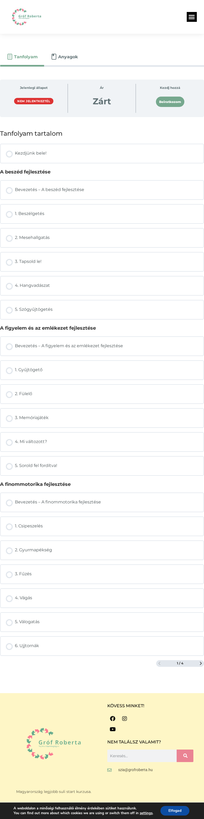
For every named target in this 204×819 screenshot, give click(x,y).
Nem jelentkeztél (33, 101)
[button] (192, 17)
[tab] (22, 57)
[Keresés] (185, 756)
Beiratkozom (170, 102)
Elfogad (174, 810)
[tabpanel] (102, 373)
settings (146, 813)
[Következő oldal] (200, 663)
